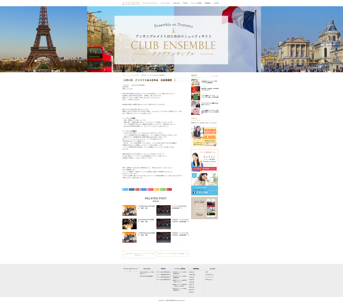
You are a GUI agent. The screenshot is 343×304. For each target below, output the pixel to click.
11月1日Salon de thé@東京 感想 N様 (146, 220)
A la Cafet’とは (209, 274)
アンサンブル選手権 (196, 3)
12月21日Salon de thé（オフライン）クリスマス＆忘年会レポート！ (139, 254)
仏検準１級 (192, 274)
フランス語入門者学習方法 (164, 272)
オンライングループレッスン (150, 3)
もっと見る (215, 76)
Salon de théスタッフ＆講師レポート (147, 272)
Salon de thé (176, 3)
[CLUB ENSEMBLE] (131, 4)
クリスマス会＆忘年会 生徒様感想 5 (180, 207)
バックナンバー (210, 277)
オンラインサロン (165, 3)
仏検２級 (191, 277)
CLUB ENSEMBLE (170, 300)
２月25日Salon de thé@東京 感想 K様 (146, 207)
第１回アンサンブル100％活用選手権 (180, 272)
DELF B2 (191, 287)
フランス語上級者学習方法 (164, 279)
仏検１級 (191, 272)
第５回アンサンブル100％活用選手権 (180, 289)
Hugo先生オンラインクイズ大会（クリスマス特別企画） (209, 82)
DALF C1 (191, 284)
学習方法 (185, 3)
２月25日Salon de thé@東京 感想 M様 (146, 234)
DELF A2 (191, 292)
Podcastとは (209, 279)
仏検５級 (191, 282)
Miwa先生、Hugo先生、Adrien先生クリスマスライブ (210, 89)
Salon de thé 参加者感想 (133, 75)
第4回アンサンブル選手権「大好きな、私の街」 (179, 285)
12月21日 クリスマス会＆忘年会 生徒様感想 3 (180, 220)
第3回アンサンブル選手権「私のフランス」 (179, 281)
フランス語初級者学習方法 (164, 274)
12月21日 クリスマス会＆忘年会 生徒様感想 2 (180, 234)
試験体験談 (207, 3)
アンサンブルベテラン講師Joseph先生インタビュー (209, 104)
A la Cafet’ (216, 3)
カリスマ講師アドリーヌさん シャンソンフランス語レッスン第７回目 (210, 96)
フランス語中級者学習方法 (164, 277)
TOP (207, 272)
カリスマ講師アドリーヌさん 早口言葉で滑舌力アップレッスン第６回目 (210, 112)
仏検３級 (191, 279)
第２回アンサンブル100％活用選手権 (180, 277)
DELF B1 (191, 289)
